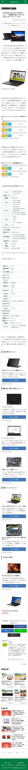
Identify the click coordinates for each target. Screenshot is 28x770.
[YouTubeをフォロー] (16, 659)
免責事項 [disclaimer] (21, 765)
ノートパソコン (6, 8)
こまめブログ (14, 2)
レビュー (14, 8)
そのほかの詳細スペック (8, 259)
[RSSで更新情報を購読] (22, 659)
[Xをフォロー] (11, 659)
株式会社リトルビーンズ (20, 767)
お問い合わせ (7, 762)
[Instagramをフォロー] (14, 659)
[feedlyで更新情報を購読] (20, 659)
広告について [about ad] (7, 765)
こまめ (10, 642)
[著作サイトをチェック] (9, 659)
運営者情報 (20, 762)
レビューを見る (14, 380)
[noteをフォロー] (18, 659)
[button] (14, 635)
